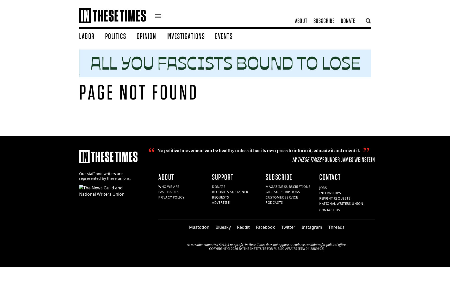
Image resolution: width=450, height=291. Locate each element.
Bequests (220, 197)
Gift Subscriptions (283, 192)
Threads (336, 227)
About (301, 20)
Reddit (243, 227)
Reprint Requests (335, 198)
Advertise (221, 202)
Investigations (185, 36)
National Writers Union (341, 203)
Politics (115, 36)
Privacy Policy (171, 197)
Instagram (312, 227)
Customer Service (282, 197)
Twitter (288, 227)
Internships (330, 193)
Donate (348, 20)
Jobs (323, 187)
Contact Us (329, 210)
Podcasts (274, 202)
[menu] (158, 17)
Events (224, 36)
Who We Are (168, 186)
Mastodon (199, 227)
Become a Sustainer (230, 192)
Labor (87, 36)
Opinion (146, 36)
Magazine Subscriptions (288, 186)
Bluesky (223, 227)
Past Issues (168, 192)
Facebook (265, 227)
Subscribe (324, 20)
